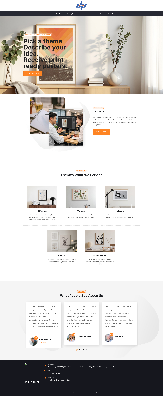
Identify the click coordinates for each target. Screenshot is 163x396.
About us (59, 14)
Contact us (99, 14)
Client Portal (112, 14)
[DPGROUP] (81, 5)
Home (49, 14)
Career (87, 14)
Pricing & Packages (73, 14)
